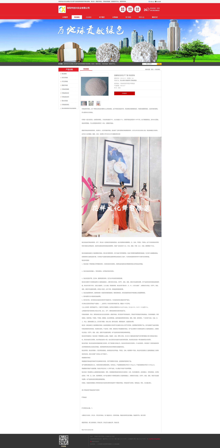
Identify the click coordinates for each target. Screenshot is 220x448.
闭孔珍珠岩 (65, 77)
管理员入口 (111, 444)
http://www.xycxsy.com (87, 429)
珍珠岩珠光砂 (65, 93)
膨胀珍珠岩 (65, 85)
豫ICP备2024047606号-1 (121, 439)
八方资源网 (100, 444)
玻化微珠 (64, 73)
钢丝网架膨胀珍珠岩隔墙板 (69, 108)
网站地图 (116, 444)
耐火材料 (122, 80)
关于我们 (102, 17)
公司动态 (115, 17)
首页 (152, 69)
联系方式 (155, 17)
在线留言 (124, 93)
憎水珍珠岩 (65, 100)
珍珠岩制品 (134, 80)
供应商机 (77, 17)
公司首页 (65, 17)
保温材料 (127, 80)
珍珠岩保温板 (65, 89)
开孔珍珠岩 (65, 81)
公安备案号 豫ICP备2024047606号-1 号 (138, 439)
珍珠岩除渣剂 (65, 104)
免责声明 (105, 444)
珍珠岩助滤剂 (65, 97)
